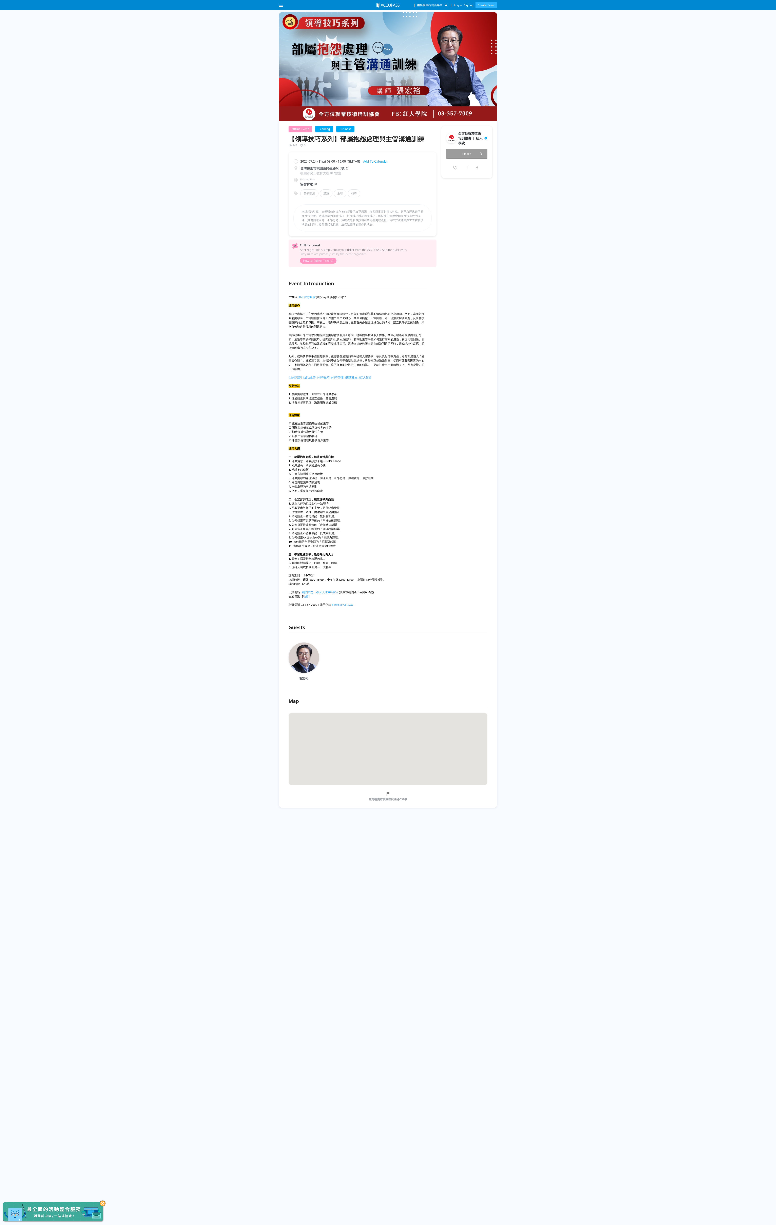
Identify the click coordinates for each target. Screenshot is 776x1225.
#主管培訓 (295, 377)
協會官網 (306, 184)
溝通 (326, 193)
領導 (354, 193)
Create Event (486, 5)
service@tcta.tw (342, 605)
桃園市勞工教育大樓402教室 (320, 592)
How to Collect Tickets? (318, 261)
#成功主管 (309, 377)
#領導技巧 (323, 377)
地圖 (306, 596)
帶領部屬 (309, 193)
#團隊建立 (350, 377)
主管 (340, 193)
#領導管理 (337, 377)
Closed (466, 154)
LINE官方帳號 (306, 297)
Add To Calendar (375, 161)
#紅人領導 (364, 377)
